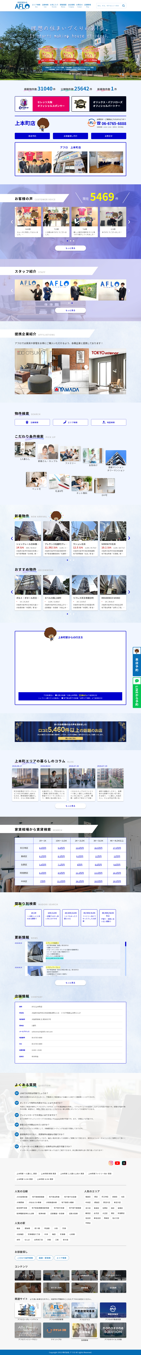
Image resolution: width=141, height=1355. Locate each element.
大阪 (56, 1228)
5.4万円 (42, 864)
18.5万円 (98, 881)
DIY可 (104, 495)
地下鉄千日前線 (70, 1197)
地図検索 (111, 422)
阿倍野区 (121, 1213)
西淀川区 (106, 1202)
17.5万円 (117, 847)
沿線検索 (34, 422)
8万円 (79, 864)
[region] (70, 959)
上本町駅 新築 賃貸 (48, 1173)
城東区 (120, 1208)
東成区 (96, 1208)
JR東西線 (20, 1202)
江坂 (57, 1239)
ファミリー (70, 463)
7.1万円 (61, 864)
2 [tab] (70, 240)
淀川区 (88, 1208)
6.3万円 (42, 872)
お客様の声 (84, 1275)
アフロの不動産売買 (113, 1319)
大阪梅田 (20, 1234)
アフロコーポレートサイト (28, 1319)
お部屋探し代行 (70, 136)
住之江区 (115, 1218)
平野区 (88, 1223)
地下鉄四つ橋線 (68, 1202)
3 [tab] (73, 240)
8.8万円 (98, 864)
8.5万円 (61, 872)
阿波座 (47, 1228)
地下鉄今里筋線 (75, 1208)
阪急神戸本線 (22, 1208)
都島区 (97, 1202)
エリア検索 (73, 422)
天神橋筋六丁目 (34, 1234)
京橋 (49, 1239)
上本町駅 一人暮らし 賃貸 (27, 1173)
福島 (18, 1228)
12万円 (117, 856)
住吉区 (88, 1218)
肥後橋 (27, 1228)
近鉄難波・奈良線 (57, 1213)
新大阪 (65, 1239)
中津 (46, 1234)
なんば (27, 1239)
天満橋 (62, 1234)
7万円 (42, 881)
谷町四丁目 (38, 1239)
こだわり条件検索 (25, 1258)
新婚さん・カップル (48, 461)
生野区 (105, 1208)
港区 (112, 1213)
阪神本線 (42, 1213)
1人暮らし (25, 458)
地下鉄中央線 (59, 1208)
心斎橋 (72, 1234)
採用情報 (84, 1340)
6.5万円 (42, 847)
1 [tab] (67, 240)
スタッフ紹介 (28, 1275)
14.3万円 (117, 872)
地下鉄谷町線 (54, 1197)
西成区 (106, 1218)
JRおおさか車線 (35, 1202)
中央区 (88, 1202)
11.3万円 (80, 872)
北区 (123, 1196)
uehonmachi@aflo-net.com (42, 1031)
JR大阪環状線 (22, 1197)
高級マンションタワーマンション (116, 469)
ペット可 (36, 488)
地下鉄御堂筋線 (38, 1197)
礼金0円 (59, 490)
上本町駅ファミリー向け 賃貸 (99, 1173)
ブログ (27, 1287)
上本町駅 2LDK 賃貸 (45, 1179)
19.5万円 (117, 881)
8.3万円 (61, 856)
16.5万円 (98, 847)
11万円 (98, 856)
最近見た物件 (56, 1287)
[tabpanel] (28, 222)
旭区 (112, 1208)
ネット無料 (81, 493)
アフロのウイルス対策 (113, 1339)
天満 (64, 1228)
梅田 (54, 1234)
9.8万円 (116, 864)
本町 (18, 1239)
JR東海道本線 (51, 1202)
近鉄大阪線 (73, 1213)
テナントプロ (56, 1339)
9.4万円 (61, 847)
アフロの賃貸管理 (56, 1319)
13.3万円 (98, 872)
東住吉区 (97, 1218)
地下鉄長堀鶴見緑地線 (40, 1208)
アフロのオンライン (113, 1275)
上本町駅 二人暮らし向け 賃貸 (72, 1173)
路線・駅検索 (45, 1258)
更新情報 (84, 1287)
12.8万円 (80, 847)
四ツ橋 (37, 1228)
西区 (96, 1196)
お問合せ (109, 136)
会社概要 (113, 1287)
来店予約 (32, 136)
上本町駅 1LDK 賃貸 (25, 1179)
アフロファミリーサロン (27, 1339)
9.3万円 (79, 856)
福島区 (88, 1196)
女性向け (93, 465)
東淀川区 (117, 1202)
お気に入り (56, 1275)
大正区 (105, 1213)
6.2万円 (42, 856)
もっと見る (70, 248)
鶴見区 (88, 1213)
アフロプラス (84, 1319)
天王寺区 (105, 1196)
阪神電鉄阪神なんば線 (25, 1213)
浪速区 (114, 1196)
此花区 (96, 1213)
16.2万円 (80, 881)
